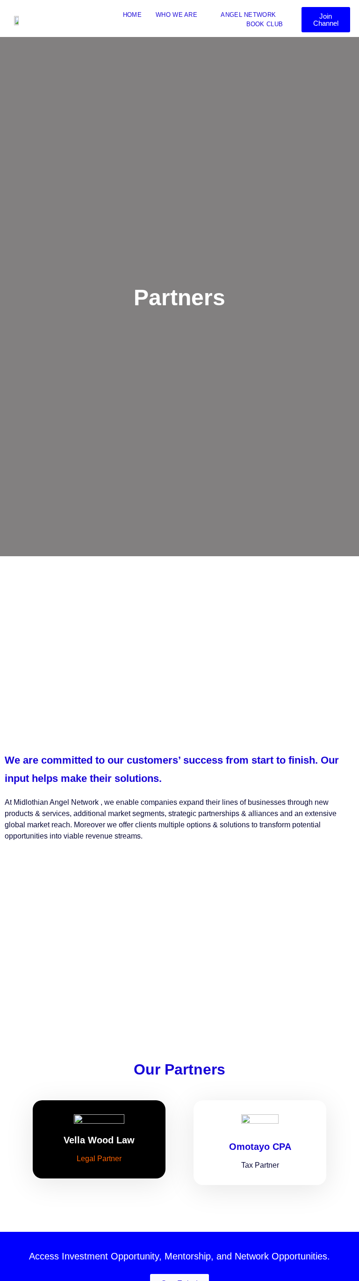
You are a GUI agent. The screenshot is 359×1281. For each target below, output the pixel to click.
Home (132, 14)
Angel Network (248, 14)
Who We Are (176, 14)
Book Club (264, 24)
